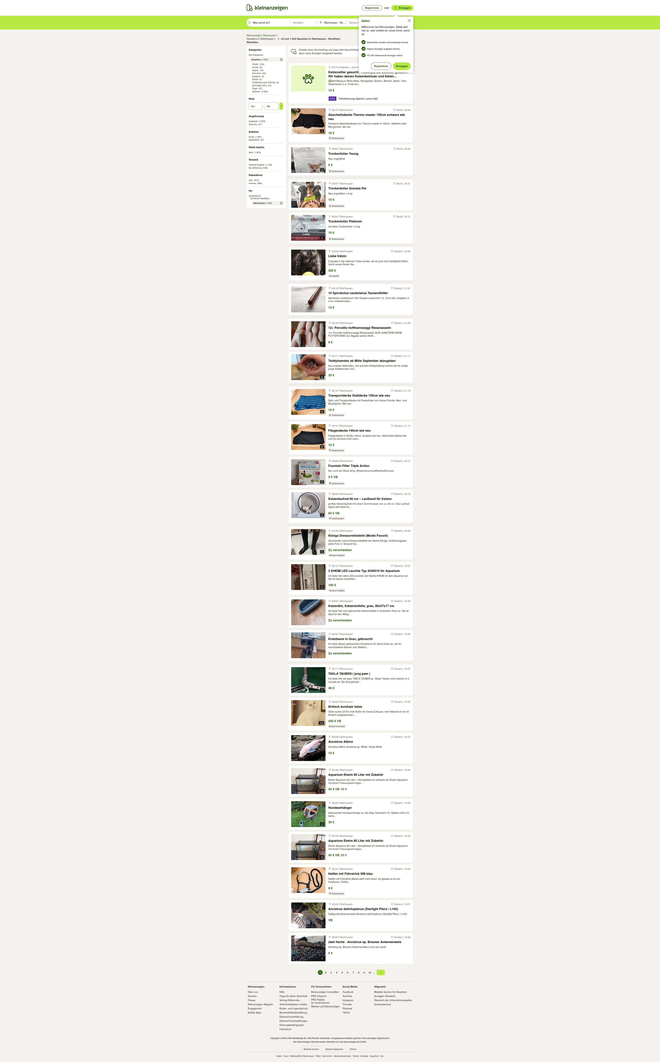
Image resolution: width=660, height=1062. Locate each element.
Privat (251, 136)
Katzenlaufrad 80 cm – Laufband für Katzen (360, 499)
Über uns (253, 992)
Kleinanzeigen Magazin (260, 1004)
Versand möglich (256, 164)
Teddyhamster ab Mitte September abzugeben (362, 361)
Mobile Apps (254, 1012)
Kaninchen (327, 1055)
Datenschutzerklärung (291, 1016)
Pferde (255, 79)
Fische (255, 64)
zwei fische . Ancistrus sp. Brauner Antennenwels (364, 942)
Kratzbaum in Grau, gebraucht (350, 639)
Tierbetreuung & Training (263, 82)
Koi (382, 1055)
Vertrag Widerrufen (289, 1000)
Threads (347, 1004)
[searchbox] (271, 22)
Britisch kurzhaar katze (345, 707)
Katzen (255, 70)
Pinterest (347, 1008)
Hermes (252, 183)
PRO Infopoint (318, 996)
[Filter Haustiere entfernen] (281, 59)
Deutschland (255, 195)
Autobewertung (382, 1004)
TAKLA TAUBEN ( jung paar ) (349, 674)
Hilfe (281, 992)
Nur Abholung (255, 167)
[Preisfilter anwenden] (281, 106)
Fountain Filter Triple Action (348, 466)
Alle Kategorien (256, 54)
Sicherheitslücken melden (293, 1004)
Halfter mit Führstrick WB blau (350, 874)
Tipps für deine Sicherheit (293, 996)
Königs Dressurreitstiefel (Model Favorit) (358, 536)
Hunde (255, 67)
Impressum (285, 1029)
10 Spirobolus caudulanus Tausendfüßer (358, 293)
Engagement (255, 1008)
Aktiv (251, 152)
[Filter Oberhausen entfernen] (281, 203)
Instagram (348, 1000)
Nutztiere (256, 76)
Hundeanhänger (340, 808)
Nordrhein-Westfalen (260, 198)
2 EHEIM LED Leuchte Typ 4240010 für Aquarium (364, 571)
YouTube (347, 996)
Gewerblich (254, 139)
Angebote (253, 121)
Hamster (364, 1055)
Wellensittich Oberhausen (302, 1055)
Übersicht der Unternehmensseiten (393, 1000)
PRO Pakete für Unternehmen (320, 1001)
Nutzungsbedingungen (291, 1025)
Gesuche (253, 124)
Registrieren (381, 66)
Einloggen (402, 66)
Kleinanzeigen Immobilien (325, 992)
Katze (279, 1055)
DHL (251, 180)
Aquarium (374, 1055)
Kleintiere (256, 73)
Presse (251, 1000)
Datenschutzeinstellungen (293, 1020)
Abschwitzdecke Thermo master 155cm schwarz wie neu (366, 117)
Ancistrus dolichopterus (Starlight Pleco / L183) (363, 909)
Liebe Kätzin (337, 256)
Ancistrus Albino (340, 742)
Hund (286, 1055)
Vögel (255, 88)
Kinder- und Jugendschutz (293, 1008)
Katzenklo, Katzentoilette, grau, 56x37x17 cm (361, 606)
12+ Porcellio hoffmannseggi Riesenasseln (359, 328)
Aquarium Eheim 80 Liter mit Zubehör (355, 775)
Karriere (252, 996)
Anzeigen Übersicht (384, 996)
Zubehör (256, 91)
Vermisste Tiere (259, 85)
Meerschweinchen (342, 1055)
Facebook (348, 992)
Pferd (318, 1055)
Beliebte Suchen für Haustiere (390, 992)
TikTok (346, 1012)
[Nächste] (381, 972)
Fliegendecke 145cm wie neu (349, 431)
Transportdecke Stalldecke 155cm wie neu (359, 395)
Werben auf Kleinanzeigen (325, 1006)
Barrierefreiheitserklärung (293, 1012)
